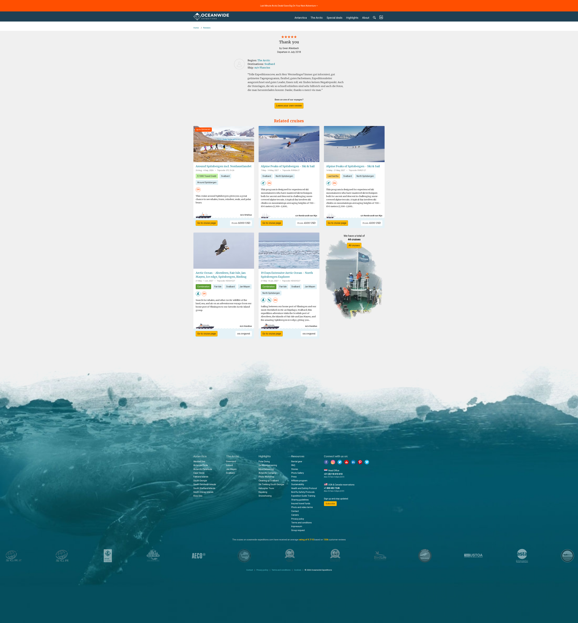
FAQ (293, 465)
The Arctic (317, 17)
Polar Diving (264, 461)
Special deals (334, 17)
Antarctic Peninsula (202, 469)
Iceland (229, 465)
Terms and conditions (301, 522)
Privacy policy (297, 519)
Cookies (297, 570)
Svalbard (269, 63)
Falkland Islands (200, 476)
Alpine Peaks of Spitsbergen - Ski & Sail (288, 166)
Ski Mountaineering (268, 465)
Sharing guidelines (300, 500)
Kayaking (263, 492)
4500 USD (306, 222)
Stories (294, 469)
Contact (295, 511)
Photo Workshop (266, 476)
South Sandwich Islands (204, 484)
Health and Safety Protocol (304, 488)
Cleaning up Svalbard (269, 480)
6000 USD (241, 222)
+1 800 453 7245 (332, 488)
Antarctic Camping (267, 473)
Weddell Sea (199, 461)
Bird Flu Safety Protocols (303, 492)
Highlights (352, 17)
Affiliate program (299, 480)
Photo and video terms (302, 507)
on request (243, 333)
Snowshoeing (265, 496)
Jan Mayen (244, 286)
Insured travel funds (300, 503)
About (365, 17)
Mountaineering (266, 469)
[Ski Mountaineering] (263, 183)
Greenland (231, 461)
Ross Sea (197, 496)
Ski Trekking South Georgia (271, 484)
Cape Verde (199, 473)
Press (294, 476)
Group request (298, 530)
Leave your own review (289, 105)
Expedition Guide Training (303, 496)
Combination (203, 286)
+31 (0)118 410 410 (333, 474)
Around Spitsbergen (206, 182)
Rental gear (296, 461)
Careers (295, 515)
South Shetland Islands (204, 488)
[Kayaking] (269, 300)
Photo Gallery (297, 473)
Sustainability (297, 484)
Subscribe (330, 503)
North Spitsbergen (284, 176)
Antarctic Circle (200, 465)
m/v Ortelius (246, 215)
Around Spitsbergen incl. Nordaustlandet (224, 166)
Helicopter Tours (266, 488)
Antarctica (301, 17)
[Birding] (198, 293)
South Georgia (200, 480)
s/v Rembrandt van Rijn (306, 215)
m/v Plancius (262, 67)
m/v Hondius (246, 326)
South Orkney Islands (203, 492)
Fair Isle (217, 286)
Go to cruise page (206, 223)
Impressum (296, 526)
